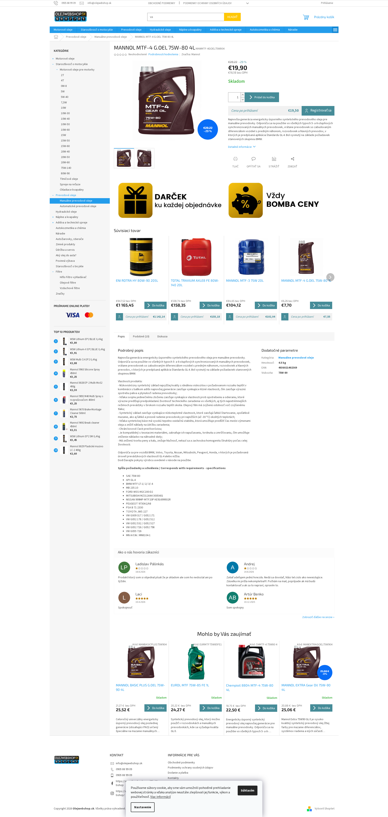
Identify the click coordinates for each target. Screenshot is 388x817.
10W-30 (65, 113)
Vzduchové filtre (70, 288)
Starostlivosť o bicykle (70, 266)
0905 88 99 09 (124, 769)
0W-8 (64, 86)
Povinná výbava (65, 261)
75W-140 (66, 168)
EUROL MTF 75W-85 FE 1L (190, 685)
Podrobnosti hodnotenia (163, 54)
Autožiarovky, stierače (70, 239)
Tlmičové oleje (69, 179)
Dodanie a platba (178, 773)
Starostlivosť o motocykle (72, 64)
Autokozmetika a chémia (71, 228)
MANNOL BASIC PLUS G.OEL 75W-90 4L (140, 687)
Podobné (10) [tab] (141, 337)
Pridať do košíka (264, 97)
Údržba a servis (65, 250)
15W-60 (65, 146)
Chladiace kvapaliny (72, 190)
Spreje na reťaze (70, 184)
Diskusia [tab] (162, 337)
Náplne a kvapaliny (67, 217)
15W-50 (65, 141)
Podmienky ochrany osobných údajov (207, 3)
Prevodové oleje (66, 195)
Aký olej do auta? (66, 255)
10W (63, 108)
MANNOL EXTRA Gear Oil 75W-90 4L (306, 687)
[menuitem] (63, 29)
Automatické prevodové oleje (78, 206)
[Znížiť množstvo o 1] (243, 99)
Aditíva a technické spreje (71, 223)
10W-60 (65, 130)
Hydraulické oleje (66, 212)
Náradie (60, 234)
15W (63, 135)
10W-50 (65, 124)
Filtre (59, 272)
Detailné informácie (240, 147)
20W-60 (65, 162)
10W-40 (65, 119)
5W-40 (64, 97)
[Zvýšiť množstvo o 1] (243, 95)
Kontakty (173, 778)
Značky (60, 294)
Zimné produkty (65, 244)
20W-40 (65, 152)
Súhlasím (247, 790)
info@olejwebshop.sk (129, 763)
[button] (141, 718)
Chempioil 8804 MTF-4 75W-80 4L (249, 687)
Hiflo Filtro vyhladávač (73, 277)
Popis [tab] (121, 337)
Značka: (190, 54)
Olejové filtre (68, 283)
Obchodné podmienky (161, 3)
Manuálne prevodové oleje (76, 201)
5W (63, 91)
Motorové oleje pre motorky (77, 70)
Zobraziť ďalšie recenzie (317, 617)
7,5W (64, 102)
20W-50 (65, 157)
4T (62, 80)
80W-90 (65, 173)
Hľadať (232, 17)
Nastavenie (142, 807)
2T (62, 75)
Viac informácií (160, 797)
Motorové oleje (65, 59)
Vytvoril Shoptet (324, 809)
